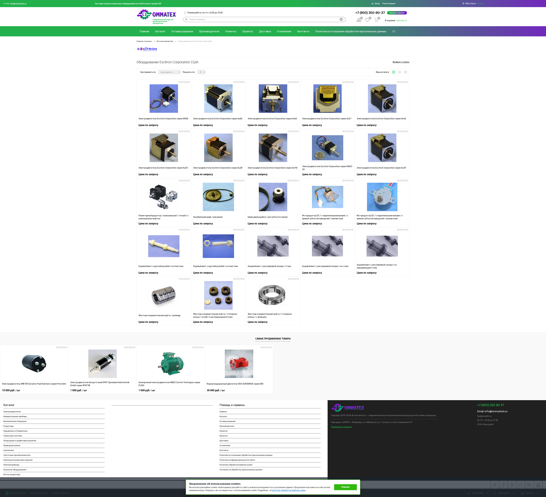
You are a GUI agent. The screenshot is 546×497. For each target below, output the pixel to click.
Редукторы (8, 426)
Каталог (160, 31)
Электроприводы (11, 465)
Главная (144, 31)
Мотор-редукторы (11, 474)
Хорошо (345, 487)
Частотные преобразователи (16, 455)
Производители (209, 31)
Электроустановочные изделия (17, 460)
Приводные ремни (11, 445)
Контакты (303, 31)
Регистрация (388, 3)
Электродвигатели (12, 412)
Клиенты (230, 31)
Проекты (247, 31)
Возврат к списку (401, 62)
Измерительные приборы (15, 416)
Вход (377, 3)
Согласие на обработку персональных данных (241, 470)
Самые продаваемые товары (273, 338)
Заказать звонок (397, 13)
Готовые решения (182, 31)
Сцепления (8, 450)
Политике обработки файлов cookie (288, 490)
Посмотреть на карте (341, 427)
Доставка (265, 31)
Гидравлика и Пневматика (15, 431)
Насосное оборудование (14, 470)
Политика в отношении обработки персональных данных (350, 31)
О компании (284, 31)
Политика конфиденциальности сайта (237, 460)
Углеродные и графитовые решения (19, 441)
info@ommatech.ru (18, 3)
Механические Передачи (14, 421)
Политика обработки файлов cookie (236, 465)
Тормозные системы (12, 436)
